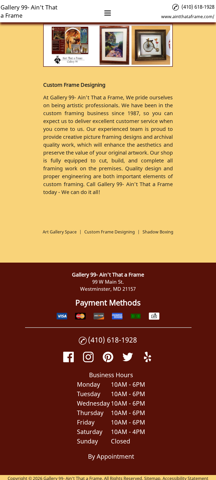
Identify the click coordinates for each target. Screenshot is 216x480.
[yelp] (147, 360)
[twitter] (128, 360)
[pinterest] (108, 360)
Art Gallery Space (60, 232)
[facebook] (68, 360)
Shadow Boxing (158, 232)
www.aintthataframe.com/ (187, 16)
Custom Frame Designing (109, 232)
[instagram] (88, 360)
